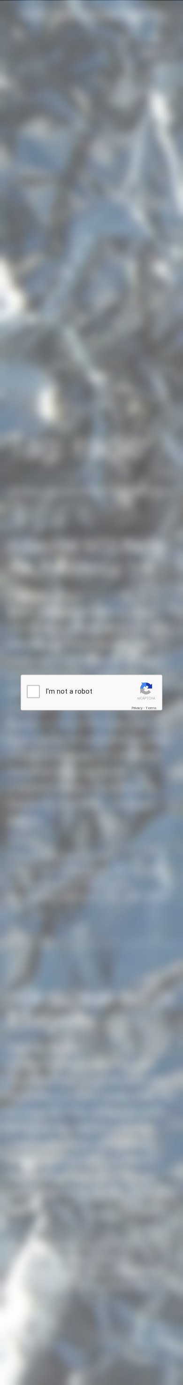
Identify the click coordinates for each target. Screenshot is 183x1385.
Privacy (137, 708)
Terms (151, 708)
